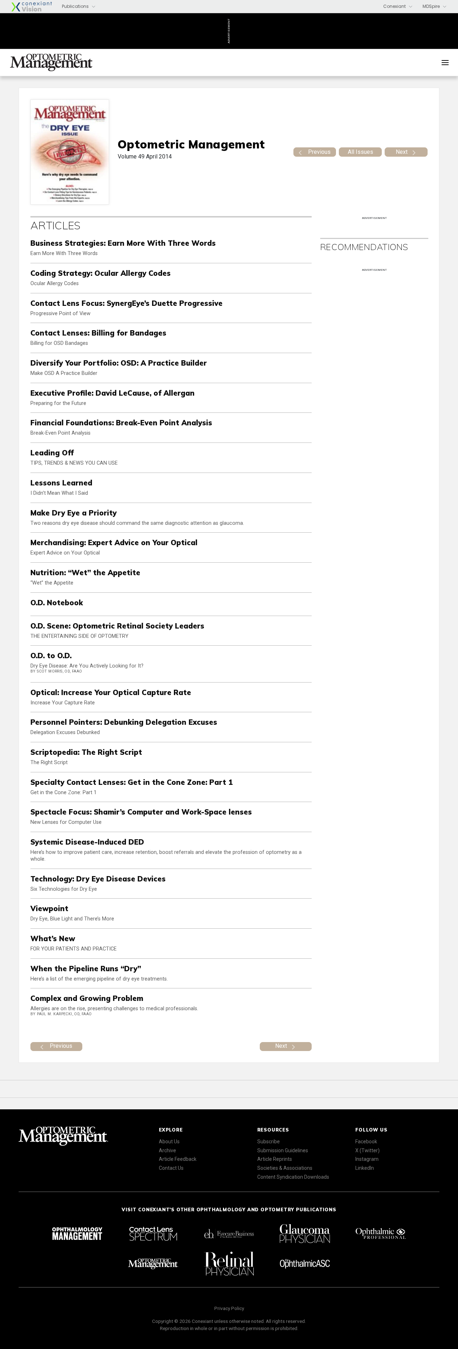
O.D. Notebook (56, 602)
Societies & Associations (284, 1168)
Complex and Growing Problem (86, 998)
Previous (319, 151)
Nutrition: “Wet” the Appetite (85, 572)
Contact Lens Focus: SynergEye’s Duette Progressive (126, 303)
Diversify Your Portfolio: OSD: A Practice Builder (118, 362)
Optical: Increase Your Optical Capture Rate (110, 692)
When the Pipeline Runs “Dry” (85, 968)
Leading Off (52, 452)
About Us (169, 1141)
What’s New (52, 938)
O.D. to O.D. (51, 655)
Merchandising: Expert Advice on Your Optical (114, 542)
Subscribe (268, 1141)
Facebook (366, 1141)
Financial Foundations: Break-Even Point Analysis (121, 422)
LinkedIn (364, 1168)
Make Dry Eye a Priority (73, 512)
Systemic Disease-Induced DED (87, 841)
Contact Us (171, 1168)
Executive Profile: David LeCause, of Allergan (112, 392)
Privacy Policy (229, 1308)
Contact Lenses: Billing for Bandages (98, 332)
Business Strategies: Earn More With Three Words (123, 243)
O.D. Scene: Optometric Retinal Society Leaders (117, 625)
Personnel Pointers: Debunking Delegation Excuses (123, 722)
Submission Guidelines (282, 1150)
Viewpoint (49, 908)
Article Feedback (177, 1159)
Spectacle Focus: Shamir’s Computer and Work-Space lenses (141, 811)
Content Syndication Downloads (293, 1177)
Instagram (367, 1159)
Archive (167, 1150)
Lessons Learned (61, 482)
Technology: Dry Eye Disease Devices (98, 878)
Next (402, 151)
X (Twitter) (367, 1150)
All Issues (360, 151)
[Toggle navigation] (445, 62)
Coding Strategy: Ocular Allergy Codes (100, 273)
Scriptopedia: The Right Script (86, 752)
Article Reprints (274, 1159)
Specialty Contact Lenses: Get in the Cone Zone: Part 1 (131, 782)
